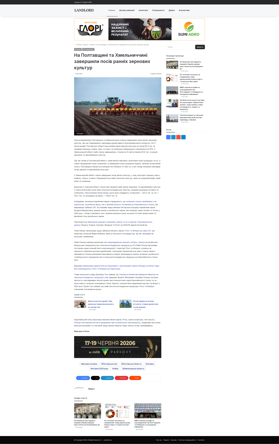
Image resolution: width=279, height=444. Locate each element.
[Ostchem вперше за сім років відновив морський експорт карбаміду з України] (172, 118)
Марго (91, 389)
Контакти (201, 440)
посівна (150, 364)
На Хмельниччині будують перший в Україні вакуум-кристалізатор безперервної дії (87, 423)
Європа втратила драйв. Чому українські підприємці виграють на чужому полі (101, 304)
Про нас (159, 440)
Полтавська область (131, 364)
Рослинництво (88, 49)
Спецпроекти (158, 10)
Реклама (174, 440)
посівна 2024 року (100, 369)
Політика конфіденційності (187, 440)
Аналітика (143, 10)
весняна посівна (89, 364)
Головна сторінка (81, 45)
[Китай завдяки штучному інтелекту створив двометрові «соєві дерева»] (126, 304)
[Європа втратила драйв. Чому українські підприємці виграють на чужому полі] (80, 304)
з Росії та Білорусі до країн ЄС (137, 231)
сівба (116, 369)
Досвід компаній (126, 10)
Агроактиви (184, 10)
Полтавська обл (109, 364)
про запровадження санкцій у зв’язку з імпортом (125, 242)
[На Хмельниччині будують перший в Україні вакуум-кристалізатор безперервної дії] (87, 410)
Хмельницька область (134, 369)
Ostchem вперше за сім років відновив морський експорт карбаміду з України (191, 117)
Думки (172, 10)
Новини (111, 10)
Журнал (166, 440)
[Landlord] (84, 10)
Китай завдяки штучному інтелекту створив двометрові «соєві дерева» (145, 304)
